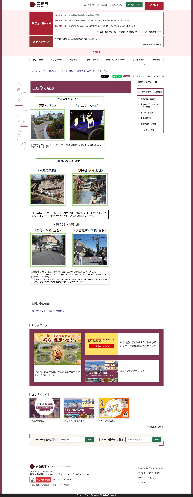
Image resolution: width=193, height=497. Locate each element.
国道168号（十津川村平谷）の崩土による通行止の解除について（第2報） (101, 21)
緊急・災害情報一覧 (108, 32)
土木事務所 (70, 71)
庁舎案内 (65, 485)
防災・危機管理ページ (153, 32)
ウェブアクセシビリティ (150, 478)
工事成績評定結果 (148, 99)
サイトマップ (145, 482)
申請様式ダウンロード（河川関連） (150, 105)
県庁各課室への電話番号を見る (44, 485)
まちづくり (59, 71)
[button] (89, 5)
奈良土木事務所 (147, 113)
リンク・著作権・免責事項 (151, 473)
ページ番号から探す (112, 439)
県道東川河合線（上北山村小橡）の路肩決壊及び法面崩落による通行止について (103, 26)
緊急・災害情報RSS (129, 32)
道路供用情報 (146, 118)
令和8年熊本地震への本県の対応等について (88, 15)
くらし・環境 (47, 71)
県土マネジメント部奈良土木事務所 (49, 311)
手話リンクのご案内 (63, 480)
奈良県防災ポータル (153, 44)
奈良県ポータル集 (156, 427)
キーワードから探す (45, 439)
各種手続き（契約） (149, 124)
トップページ (34, 71)
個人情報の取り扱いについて (151, 468)
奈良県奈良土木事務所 (85, 71)
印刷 (127, 76)
